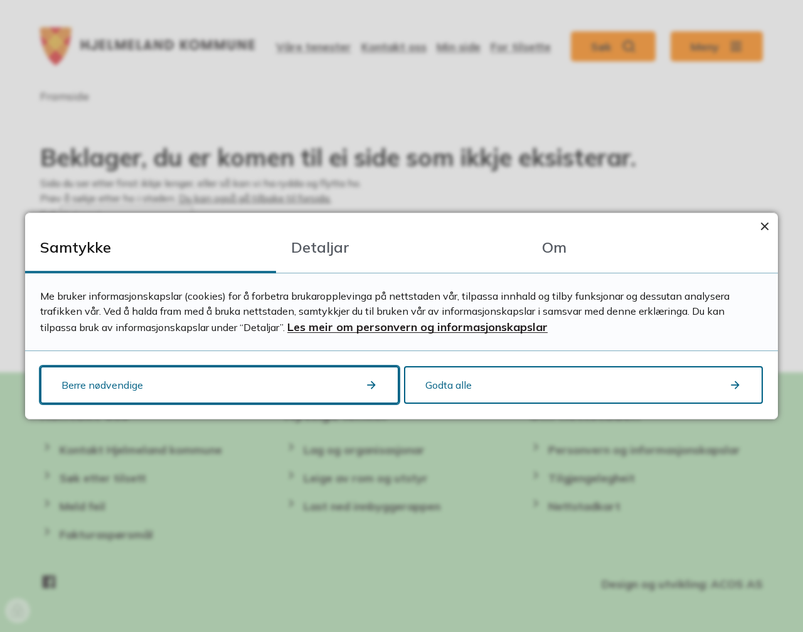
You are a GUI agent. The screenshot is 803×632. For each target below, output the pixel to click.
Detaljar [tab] (320, 247)
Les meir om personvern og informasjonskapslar (417, 327)
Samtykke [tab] (75, 247)
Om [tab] (554, 247)
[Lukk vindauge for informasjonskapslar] (764, 226)
